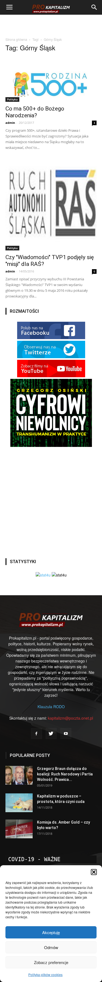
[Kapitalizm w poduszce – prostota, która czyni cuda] (19, 802)
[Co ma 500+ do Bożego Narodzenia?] (51, 79)
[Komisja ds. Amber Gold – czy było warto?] (19, 829)
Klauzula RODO (51, 706)
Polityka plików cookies (45, 974)
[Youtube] (65, 733)
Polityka (12, 99)
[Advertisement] (51, 24)
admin (10, 123)
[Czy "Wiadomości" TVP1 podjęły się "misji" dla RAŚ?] (51, 204)
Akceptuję (51, 932)
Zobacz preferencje (51, 962)
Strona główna (16, 39)
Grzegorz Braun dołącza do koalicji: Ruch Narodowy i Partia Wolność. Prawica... (65, 774)
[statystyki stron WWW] (43, 575)
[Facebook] (36, 733)
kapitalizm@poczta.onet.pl (70, 718)
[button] (94, 872)
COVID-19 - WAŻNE (34, 859)
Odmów (51, 947)
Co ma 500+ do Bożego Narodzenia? (34, 112)
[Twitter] (51, 733)
